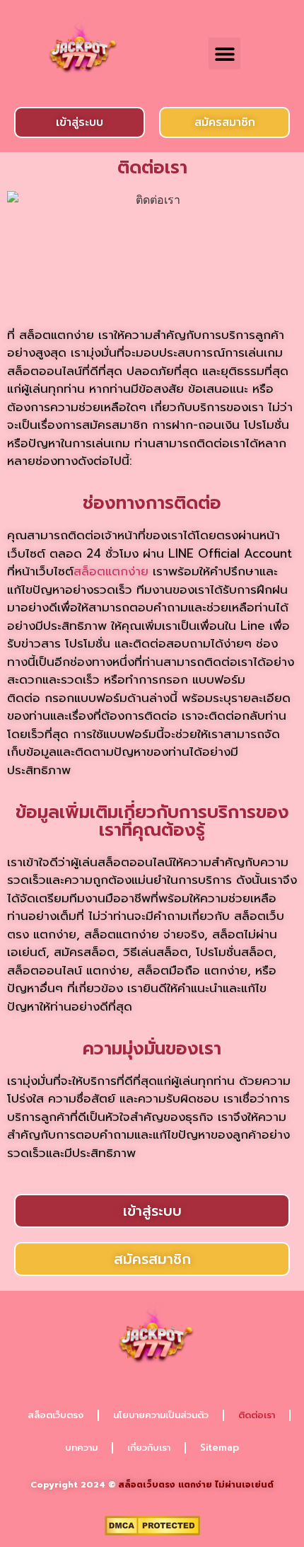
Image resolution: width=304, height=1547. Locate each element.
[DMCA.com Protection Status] (152, 1531)
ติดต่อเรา (256, 1415)
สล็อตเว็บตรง (55, 1415)
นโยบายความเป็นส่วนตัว (161, 1415)
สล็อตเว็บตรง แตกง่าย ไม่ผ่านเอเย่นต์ (196, 1484)
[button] (224, 53)
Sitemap (219, 1447)
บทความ (81, 1447)
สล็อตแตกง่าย (111, 571)
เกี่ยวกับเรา (148, 1447)
